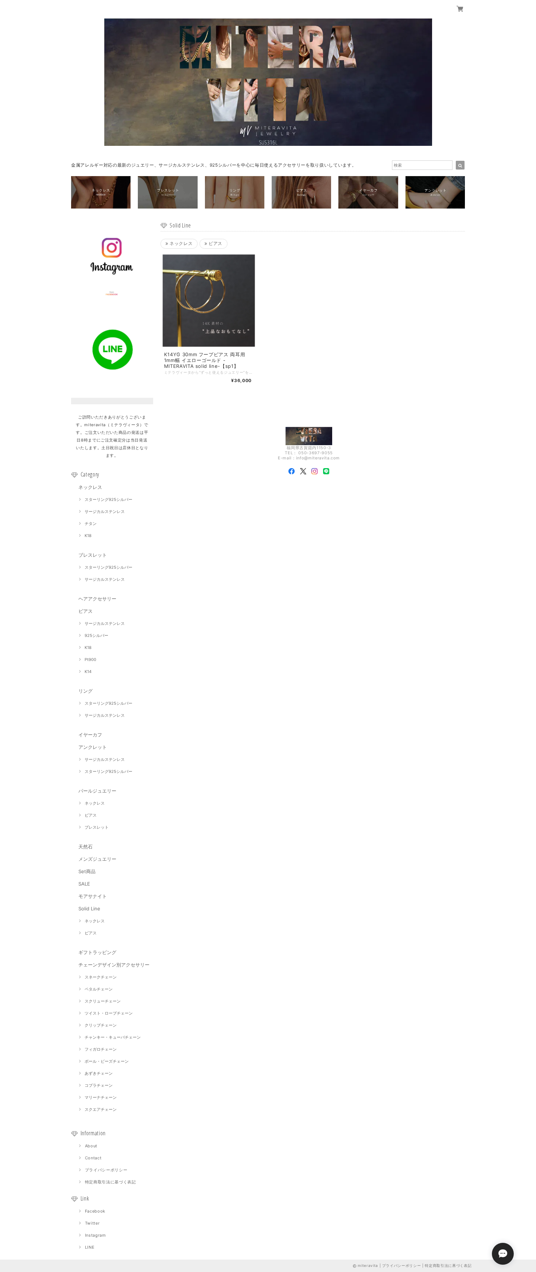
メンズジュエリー (97, 859)
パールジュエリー (97, 791)
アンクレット (92, 747)
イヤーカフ (90, 735)
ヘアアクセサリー (97, 599)
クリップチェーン (101, 1025)
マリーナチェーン (101, 1097)
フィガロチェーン (101, 1049)
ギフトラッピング (97, 952)
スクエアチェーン (101, 1109)
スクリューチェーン (103, 1001)
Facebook (95, 1211)
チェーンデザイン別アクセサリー (113, 965)
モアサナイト (92, 896)
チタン (91, 523)
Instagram (95, 1235)
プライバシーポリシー (106, 1169)
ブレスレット (92, 555)
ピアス (85, 611)
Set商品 (87, 871)
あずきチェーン (99, 1073)
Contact (93, 1157)
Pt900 (90, 659)
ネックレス (90, 487)
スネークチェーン (101, 977)
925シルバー (96, 635)
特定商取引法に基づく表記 (110, 1182)
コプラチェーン (99, 1085)
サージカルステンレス (105, 511)
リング (85, 691)
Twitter (92, 1223)
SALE (84, 884)
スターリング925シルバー (108, 499)
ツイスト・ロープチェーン (109, 1013)
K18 (88, 535)
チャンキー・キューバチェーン (113, 1037)
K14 (88, 671)
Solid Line (89, 908)
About (91, 1145)
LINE (90, 1247)
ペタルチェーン (99, 989)
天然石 (85, 846)
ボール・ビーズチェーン (107, 1061)
